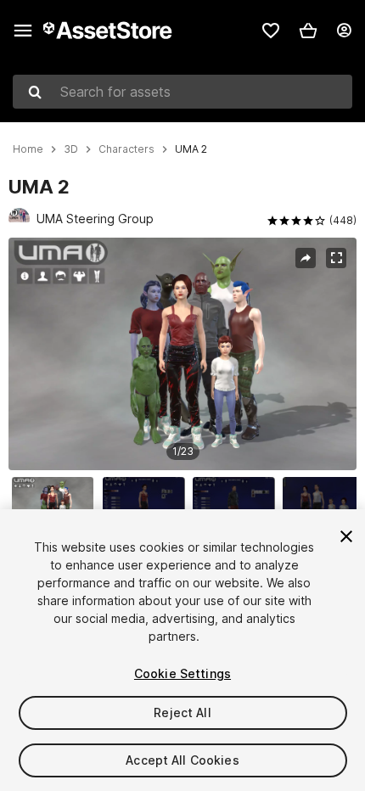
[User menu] (343, 30)
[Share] (305, 258)
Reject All (182, 712)
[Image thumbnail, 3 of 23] (238, 504)
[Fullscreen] (336, 258)
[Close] (346, 536)
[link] (271, 30)
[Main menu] (23, 31)
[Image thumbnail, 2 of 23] (148, 504)
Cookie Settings (182, 673)
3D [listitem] (71, 149)
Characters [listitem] (126, 149)
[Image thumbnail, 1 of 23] (57, 504)
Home (28, 149)
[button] (308, 30)
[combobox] (182, 92)
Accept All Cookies (182, 760)
